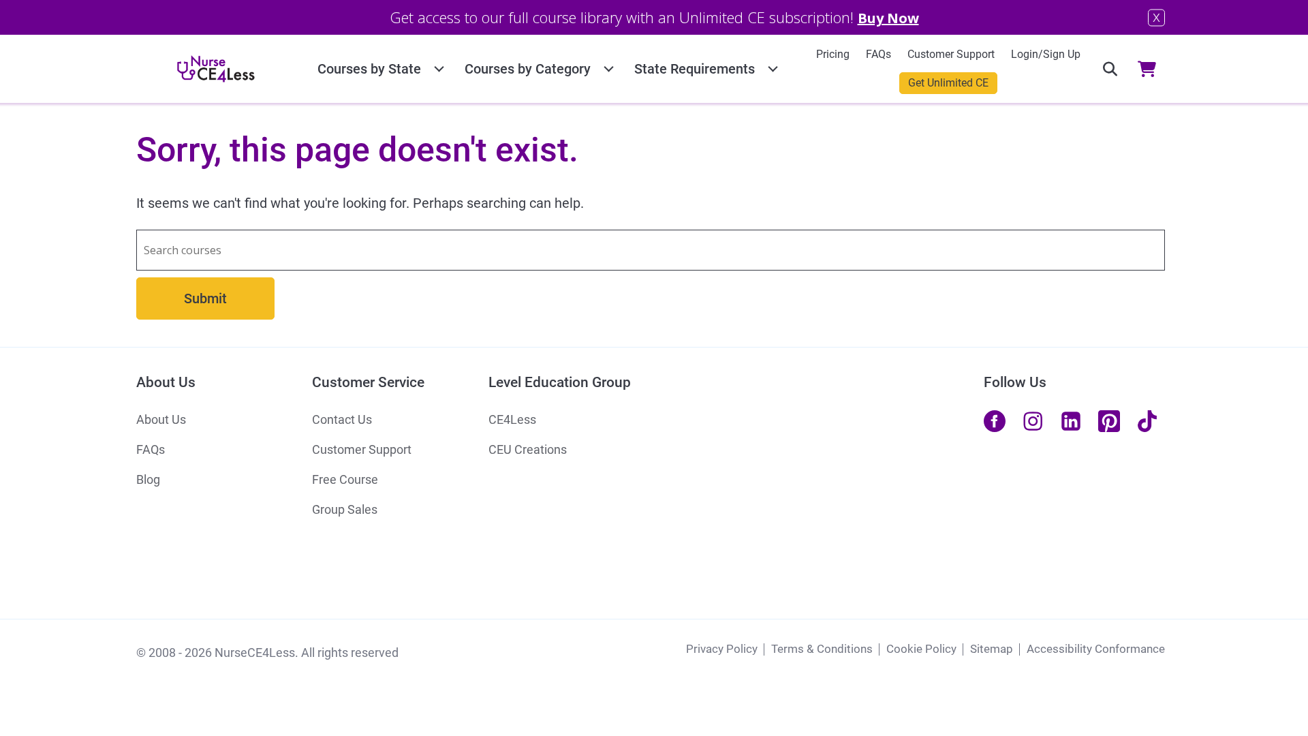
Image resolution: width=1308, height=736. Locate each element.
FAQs (878, 54)
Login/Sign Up (1045, 54)
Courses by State (369, 69)
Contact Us (342, 419)
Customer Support (951, 54)
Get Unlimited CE (948, 82)
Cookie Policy (921, 649)
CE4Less (512, 419)
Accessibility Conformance (1096, 649)
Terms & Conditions (822, 649)
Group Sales (344, 509)
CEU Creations (527, 449)
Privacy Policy (722, 649)
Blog (148, 479)
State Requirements (694, 69)
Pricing (833, 54)
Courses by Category (528, 69)
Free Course (345, 479)
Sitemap (991, 649)
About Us (161, 419)
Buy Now (888, 18)
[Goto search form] (1110, 69)
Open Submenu (439, 67)
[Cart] (1151, 69)
